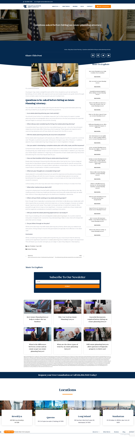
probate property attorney (100, 359)
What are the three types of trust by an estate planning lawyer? (97, 115)
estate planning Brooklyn (43, 364)
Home (65, 49)
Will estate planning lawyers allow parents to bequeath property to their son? (97, 126)
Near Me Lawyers (50, 366)
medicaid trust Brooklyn (91, 356)
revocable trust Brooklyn (29, 361)
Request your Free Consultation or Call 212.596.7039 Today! (67, 375)
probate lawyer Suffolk (53, 359)
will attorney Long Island (87, 361)
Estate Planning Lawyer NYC (103, 365)
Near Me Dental (45, 366)
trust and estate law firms (101, 363)
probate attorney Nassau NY (94, 357)
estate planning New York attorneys (62, 364)
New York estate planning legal (49, 357)
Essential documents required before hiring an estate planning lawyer (97, 93)
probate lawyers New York (30, 359)
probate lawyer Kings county (85, 358)
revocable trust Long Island (37, 361)
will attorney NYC (100, 361)
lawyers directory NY (45, 361)
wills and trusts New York (93, 362)
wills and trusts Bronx (71, 362)
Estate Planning (32, 249)
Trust (37, 246)
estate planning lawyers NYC (84, 363)
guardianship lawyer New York (94, 365)
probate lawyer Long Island (94, 358)
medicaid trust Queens (33, 357)
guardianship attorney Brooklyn (103, 364)
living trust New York (67, 356)
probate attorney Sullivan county (59, 358)
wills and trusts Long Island (85, 362)
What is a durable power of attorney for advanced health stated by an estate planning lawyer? (97, 186)
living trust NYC (73, 356)
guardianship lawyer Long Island (85, 365)
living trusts (65, 176)
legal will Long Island (27, 356)
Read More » (97, 76)
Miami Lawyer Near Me (47, 363)
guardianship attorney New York (38, 365)
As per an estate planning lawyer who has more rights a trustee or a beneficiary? (97, 149)
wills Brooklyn (34, 363)
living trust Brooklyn (55, 356)
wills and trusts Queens (106, 362)
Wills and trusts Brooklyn (77, 362)
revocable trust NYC (59, 361)
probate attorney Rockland (43, 358)
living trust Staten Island (84, 356)
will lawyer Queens (57, 362)
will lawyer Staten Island (64, 362)
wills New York (73, 363)
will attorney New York (94, 361)
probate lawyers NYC (37, 359)
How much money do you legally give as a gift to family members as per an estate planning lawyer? (97, 137)
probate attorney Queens (35, 358)
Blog (82, 6)
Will (40, 246)
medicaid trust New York (107, 356)
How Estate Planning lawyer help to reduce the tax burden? (97, 72)
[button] (93, 55)
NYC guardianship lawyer (66, 357)
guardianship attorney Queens (56, 365)
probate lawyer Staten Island (45, 359)
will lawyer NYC (52, 362)
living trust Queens (78, 356)
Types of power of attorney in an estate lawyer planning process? (97, 209)
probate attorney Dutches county (75, 357)
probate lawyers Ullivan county (61, 359)
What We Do (66, 6)
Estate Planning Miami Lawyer (61, 363)
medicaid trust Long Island (99, 356)
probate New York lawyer (79, 359)
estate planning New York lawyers (93, 364)
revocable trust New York (52, 361)
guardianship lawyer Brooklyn (76, 365)
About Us (55, 6)
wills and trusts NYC (100, 362)
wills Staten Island (77, 363)
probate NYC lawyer (86, 359)
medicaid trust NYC (27, 357)
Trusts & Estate (34, 6)
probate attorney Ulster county (69, 358)
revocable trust (71, 361)
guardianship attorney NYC (48, 365)
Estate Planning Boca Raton (40, 363)
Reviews (75, 6)
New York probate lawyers (59, 357)
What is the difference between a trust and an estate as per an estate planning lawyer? (97, 104)
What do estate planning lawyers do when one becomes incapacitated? (97, 198)
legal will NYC (38, 356)
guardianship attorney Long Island (29, 365)
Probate (32, 246)
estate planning (54, 239)
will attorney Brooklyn (80, 361)
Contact (89, 6)
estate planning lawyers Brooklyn (34, 364)
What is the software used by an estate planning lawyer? (97, 230)
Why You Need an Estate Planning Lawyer (97, 82)
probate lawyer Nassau (101, 358)
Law (28, 246)
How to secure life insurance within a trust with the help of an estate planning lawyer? (97, 219)
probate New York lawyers (93, 363)
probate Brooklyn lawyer (77, 358)
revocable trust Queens (65, 361)
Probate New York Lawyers (22, 432)
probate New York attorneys (70, 359)
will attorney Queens (107, 361)
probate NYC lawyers (92, 359)
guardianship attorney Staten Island (66, 365)
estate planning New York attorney (52, 364)
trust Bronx (75, 361)
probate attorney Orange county (103, 357)
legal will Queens (42, 356)
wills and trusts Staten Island (28, 363)
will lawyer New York (46, 362)
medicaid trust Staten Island (41, 357)
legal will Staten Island (48, 356)
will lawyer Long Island (39, 362)
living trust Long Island (61, 356)
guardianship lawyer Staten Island (37, 366)
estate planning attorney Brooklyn (73, 364)
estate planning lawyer (60, 216)
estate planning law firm (33, 7)
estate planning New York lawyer (83, 364)
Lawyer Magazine (54, 363)
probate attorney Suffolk (50, 358)
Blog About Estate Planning (74, 49)
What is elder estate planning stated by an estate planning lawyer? (97, 173)
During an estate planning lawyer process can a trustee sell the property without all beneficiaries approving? (97, 161)
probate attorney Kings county (85, 357)
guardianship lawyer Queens (28, 366)
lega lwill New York (33, 356)
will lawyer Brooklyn (33, 362)
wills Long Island (68, 363)
